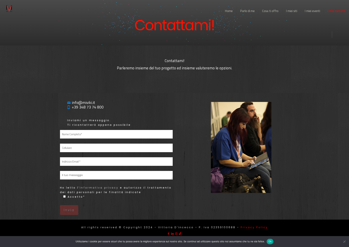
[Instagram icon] (176, 234)
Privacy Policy (254, 227)
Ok (270, 241)
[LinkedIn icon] (172, 234)
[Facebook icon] (168, 234)
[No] (344, 241)
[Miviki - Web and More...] (9, 8)
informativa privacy (99, 187)
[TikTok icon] (180, 234)
